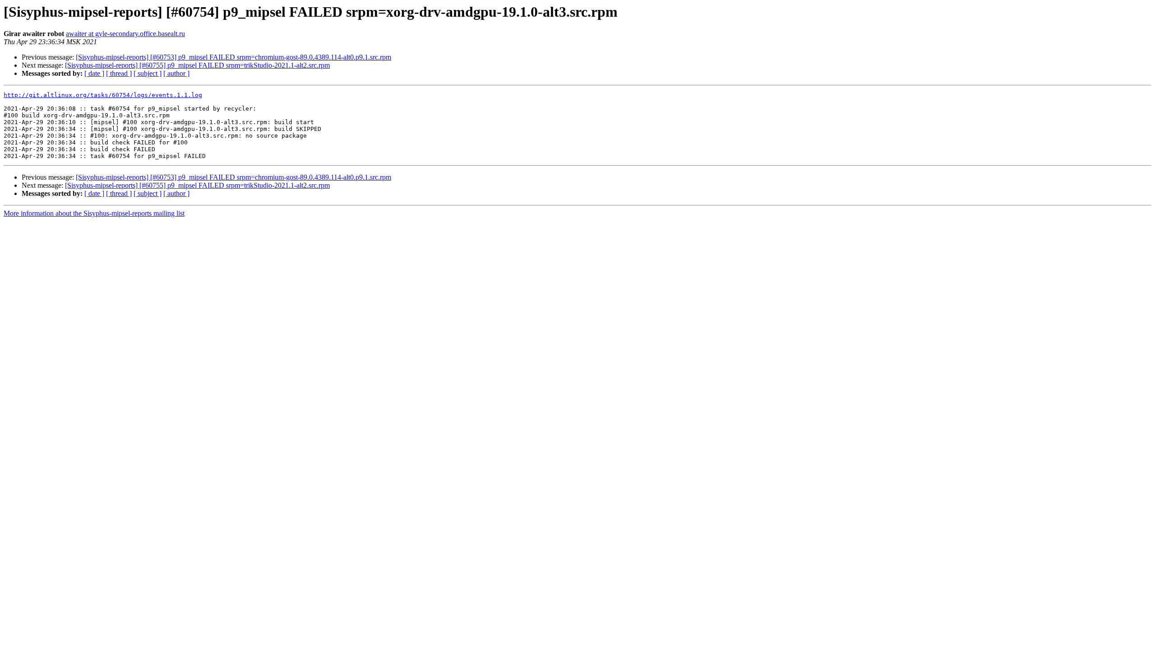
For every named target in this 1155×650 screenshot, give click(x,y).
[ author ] (176, 73)
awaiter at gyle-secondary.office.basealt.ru (125, 33)
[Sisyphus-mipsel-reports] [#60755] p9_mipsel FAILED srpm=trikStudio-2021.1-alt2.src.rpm (197, 65)
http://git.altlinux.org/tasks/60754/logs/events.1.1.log (103, 95)
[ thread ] (119, 73)
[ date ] (94, 73)
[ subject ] (148, 73)
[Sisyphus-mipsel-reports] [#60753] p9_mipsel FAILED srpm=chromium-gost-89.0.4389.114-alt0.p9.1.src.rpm (233, 57)
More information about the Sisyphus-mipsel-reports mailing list (94, 213)
